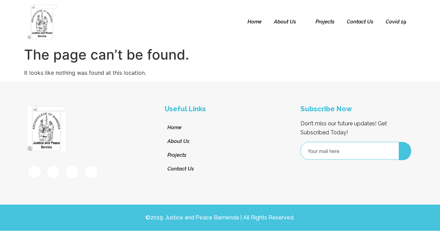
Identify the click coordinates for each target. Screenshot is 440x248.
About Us (285, 22)
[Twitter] (53, 172)
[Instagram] (91, 172)
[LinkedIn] (72, 172)
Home (255, 22)
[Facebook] (34, 172)
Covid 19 (396, 22)
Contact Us (360, 22)
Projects (325, 22)
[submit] (405, 151)
